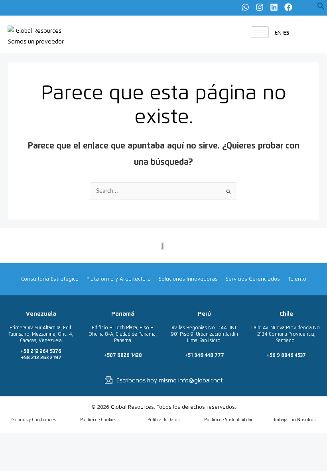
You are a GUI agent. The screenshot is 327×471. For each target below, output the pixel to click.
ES (286, 33)
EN (278, 33)
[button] (321, 8)
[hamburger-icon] (260, 32)
